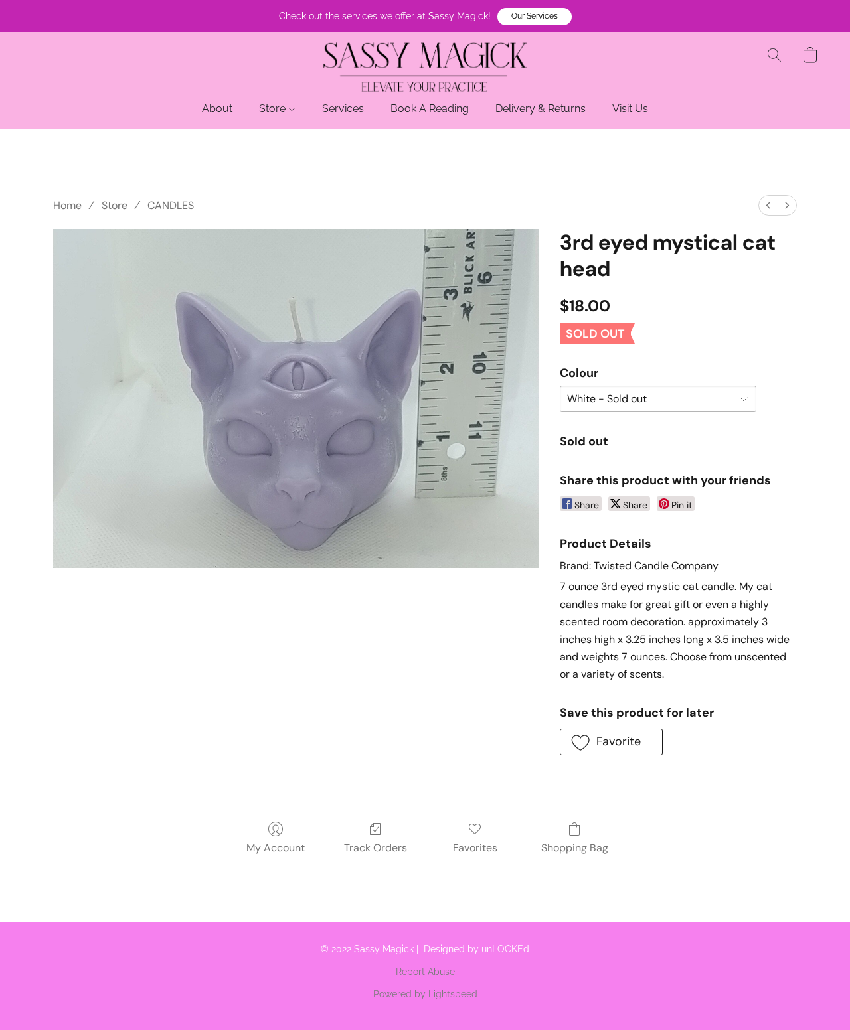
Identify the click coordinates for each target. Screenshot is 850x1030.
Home (67, 205)
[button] (534, 16)
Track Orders (375, 848)
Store (273, 108)
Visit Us (630, 108)
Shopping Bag (574, 848)
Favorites (475, 848)
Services (343, 108)
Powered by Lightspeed (425, 994)
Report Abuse (425, 971)
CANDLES (170, 205)
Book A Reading (429, 108)
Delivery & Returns (540, 108)
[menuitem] (768, 205)
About (217, 108)
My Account (275, 848)
